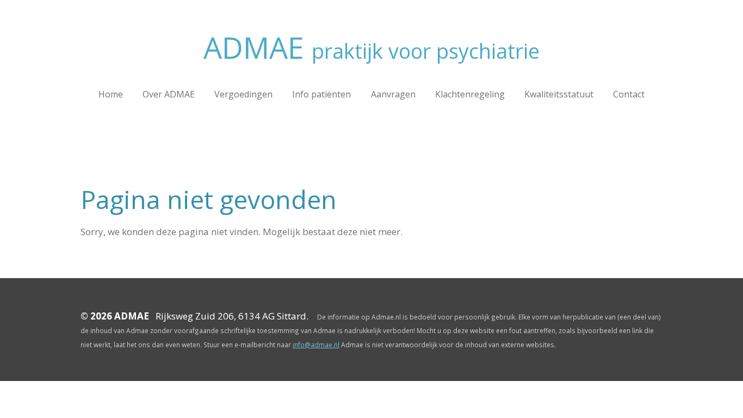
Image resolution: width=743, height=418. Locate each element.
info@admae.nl (316, 344)
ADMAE (371, 47)
